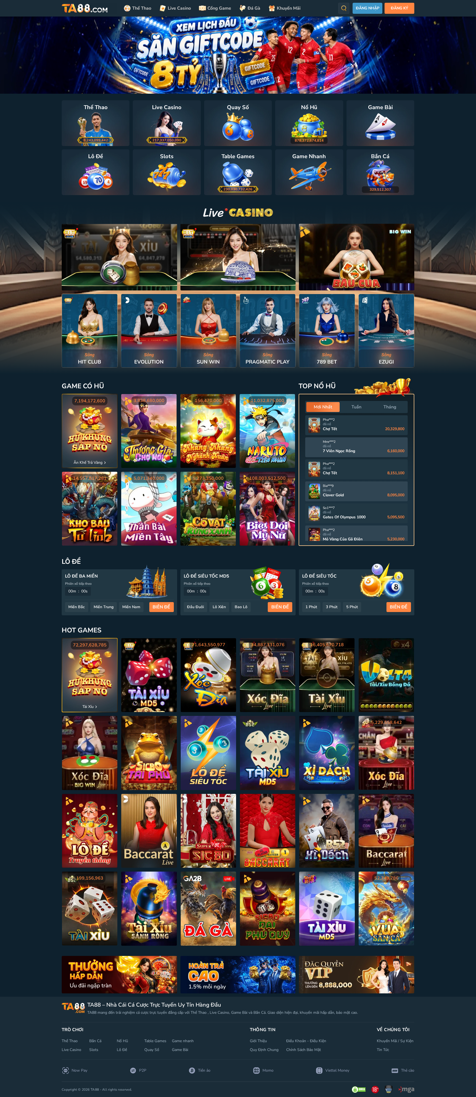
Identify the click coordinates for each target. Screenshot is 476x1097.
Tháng (389, 407)
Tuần (356, 407)
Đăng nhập (367, 8)
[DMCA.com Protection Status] (358, 1089)
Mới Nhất (323, 407)
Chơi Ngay (89, 331)
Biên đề (161, 607)
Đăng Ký (399, 8)
